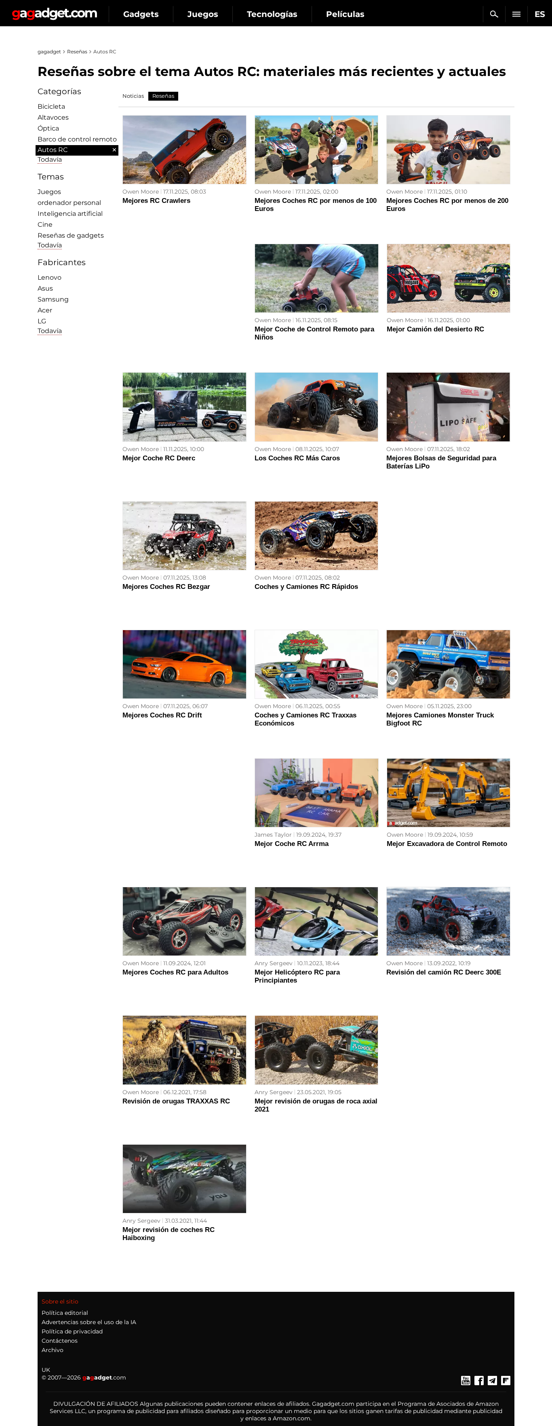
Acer (45, 310)
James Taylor (273, 834)
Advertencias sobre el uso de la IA (89, 1322)
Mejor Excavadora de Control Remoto (447, 844)
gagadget (49, 52)
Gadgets (141, 14)
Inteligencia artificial (70, 213)
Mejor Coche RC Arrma (292, 844)
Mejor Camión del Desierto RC (435, 329)
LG (42, 321)
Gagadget (54, 10)
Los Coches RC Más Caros (297, 458)
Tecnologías (272, 14)
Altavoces (53, 117)
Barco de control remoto (77, 139)
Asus (45, 288)
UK (46, 1369)
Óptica (48, 128)
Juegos (203, 14)
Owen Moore (140, 191)
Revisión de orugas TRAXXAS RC (176, 1101)
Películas (345, 14)
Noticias (133, 96)
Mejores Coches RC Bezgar (166, 587)
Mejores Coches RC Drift (162, 715)
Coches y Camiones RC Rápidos (306, 587)
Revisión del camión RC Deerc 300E (443, 972)
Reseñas (77, 52)
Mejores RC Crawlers (156, 201)
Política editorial (65, 1312)
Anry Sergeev (274, 963)
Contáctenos (60, 1340)
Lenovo (49, 277)
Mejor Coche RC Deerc (158, 458)
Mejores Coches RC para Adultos (175, 972)
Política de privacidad (72, 1331)
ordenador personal (69, 203)
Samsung (53, 299)
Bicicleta (51, 106)
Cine (45, 224)
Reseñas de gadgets (71, 235)
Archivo (52, 1350)
